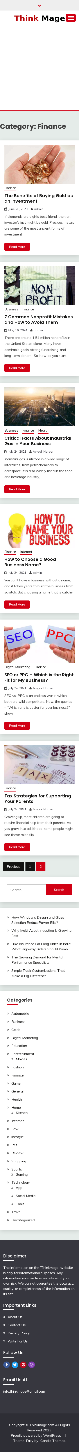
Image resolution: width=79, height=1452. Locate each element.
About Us (15, 1317)
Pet (14, 1145)
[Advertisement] (39, 68)
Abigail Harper (43, 451)
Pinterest (23, 1365)
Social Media (26, 1195)
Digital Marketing (17, 667)
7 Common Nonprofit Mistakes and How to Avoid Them (38, 319)
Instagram (31, 1365)
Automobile (20, 1013)
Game (16, 1083)
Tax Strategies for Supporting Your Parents (37, 798)
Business (11, 309)
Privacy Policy (19, 1333)
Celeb (15, 1029)
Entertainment (22, 1054)
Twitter (15, 1365)
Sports (16, 1169)
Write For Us (18, 1341)
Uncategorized (23, 1220)
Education (19, 1045)
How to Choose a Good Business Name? (30, 562)
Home (16, 1107)
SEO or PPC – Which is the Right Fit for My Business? (39, 677)
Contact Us (17, 1325)
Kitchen (22, 1112)
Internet (26, 552)
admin (38, 209)
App (19, 1187)
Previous (13, 866)
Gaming (22, 1174)
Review (17, 1153)
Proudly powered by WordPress (36, 1435)
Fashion (17, 1067)
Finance (10, 188)
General (17, 1091)
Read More (17, 247)
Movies (21, 1059)
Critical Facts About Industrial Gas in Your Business (37, 441)
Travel (16, 1212)
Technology (20, 1182)
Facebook (6, 1365)
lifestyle (17, 1137)
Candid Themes (52, 1440)
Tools (20, 1204)
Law (14, 1129)
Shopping (18, 1161)
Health (43, 430)
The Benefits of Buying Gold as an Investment (38, 198)
